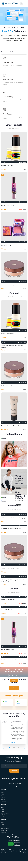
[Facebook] (11, 786)
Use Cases (3, 801)
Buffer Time (4, 799)
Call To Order (22, 342)
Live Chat (11, 844)
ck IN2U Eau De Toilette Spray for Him (11, 528)
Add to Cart (23, 162)
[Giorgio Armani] (21, 702)
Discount (18, 783)
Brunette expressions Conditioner (9, 660)
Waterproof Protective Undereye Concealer (12, 425)
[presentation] (3, 748)
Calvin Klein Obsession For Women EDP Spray (13, 518)
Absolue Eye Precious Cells (8, 599)
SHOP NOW (22, 459)
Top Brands (11, 783)
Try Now (14, 680)
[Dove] (7, 702)
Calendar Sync (5, 798)
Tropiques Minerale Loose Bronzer (10, 285)
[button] (21, 3)
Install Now (14, 45)
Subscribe (14, 770)
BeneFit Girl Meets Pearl (7, 205)
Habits (2, 794)
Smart (2, 792)
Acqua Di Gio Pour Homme (8, 609)
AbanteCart (24, 858)
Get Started (14, 688)
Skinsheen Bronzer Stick (7, 165)
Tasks (2, 796)
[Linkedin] (16, 786)
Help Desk (17, 844)
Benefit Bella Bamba (6, 245)
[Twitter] (14, 786)
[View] (2, 162)
